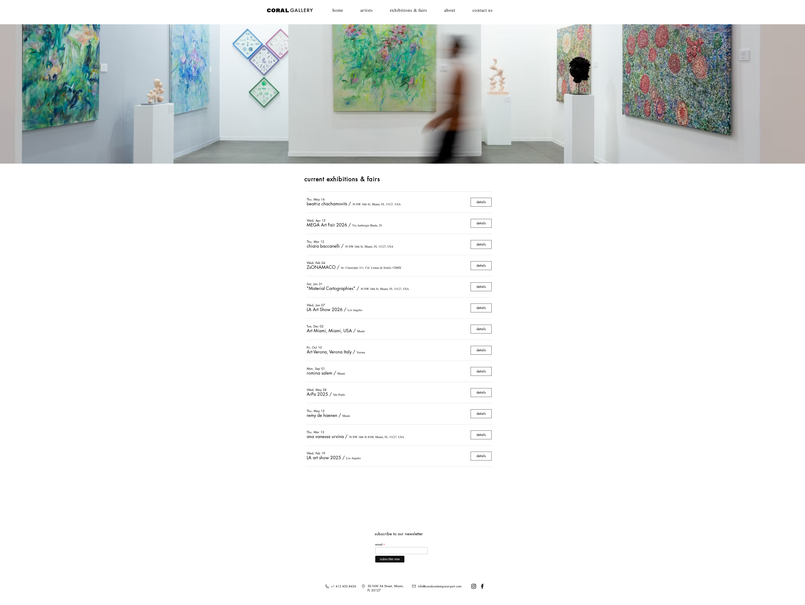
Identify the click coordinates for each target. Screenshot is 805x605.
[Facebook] (482, 586)
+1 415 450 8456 (343, 586)
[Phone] (327, 586)
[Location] (363, 586)
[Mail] (414, 586)
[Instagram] (473, 586)
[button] (402, 94)
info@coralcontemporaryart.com (440, 586)
